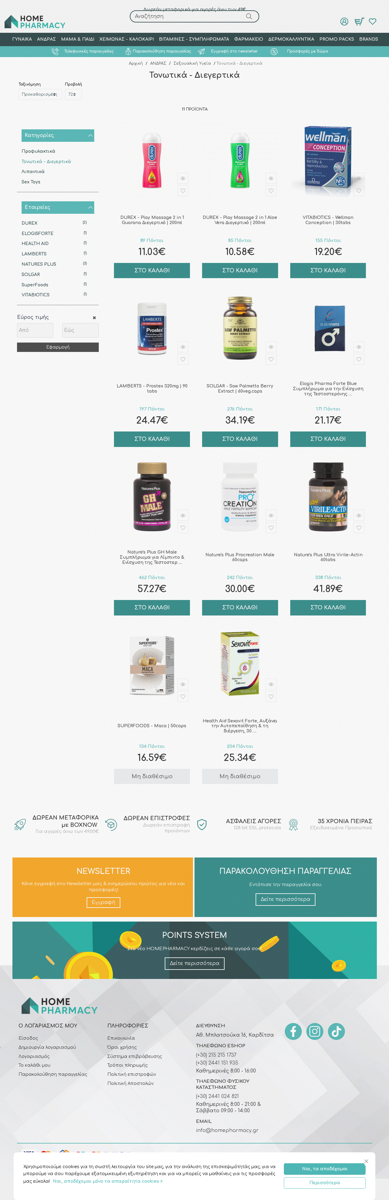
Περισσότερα (324, 1183)
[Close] (367, 1161)
